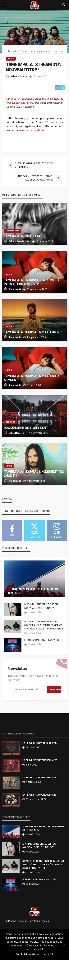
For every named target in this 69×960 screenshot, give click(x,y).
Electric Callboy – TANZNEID (41, 639)
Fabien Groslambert (19, 241)
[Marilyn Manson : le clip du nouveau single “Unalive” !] (12, 609)
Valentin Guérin (19, 76)
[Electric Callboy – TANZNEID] (12, 645)
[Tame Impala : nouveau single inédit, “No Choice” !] (34, 464)
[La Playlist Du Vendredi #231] (11, 800)
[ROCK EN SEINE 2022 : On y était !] (34, 416)
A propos (11, 921)
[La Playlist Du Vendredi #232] (11, 782)
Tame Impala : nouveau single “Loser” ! (33, 332)
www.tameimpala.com (32, 130)
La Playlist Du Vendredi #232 (39, 777)
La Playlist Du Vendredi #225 (39, 760)
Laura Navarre (16, 433)
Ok (17, 954)
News (11, 58)
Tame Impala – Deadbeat (22, 236)
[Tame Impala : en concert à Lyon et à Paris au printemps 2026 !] (34, 272)
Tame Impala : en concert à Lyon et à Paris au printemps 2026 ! (31, 282)
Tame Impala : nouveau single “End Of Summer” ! (32, 378)
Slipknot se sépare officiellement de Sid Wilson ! (32, 591)
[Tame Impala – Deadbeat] (34, 224)
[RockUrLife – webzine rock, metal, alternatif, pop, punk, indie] (35, 911)
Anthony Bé (15, 289)
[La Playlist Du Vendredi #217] (11, 748)
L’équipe (22, 921)
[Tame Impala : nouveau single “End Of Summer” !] (34, 368)
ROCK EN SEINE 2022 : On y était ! (26, 428)
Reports (11, 422)
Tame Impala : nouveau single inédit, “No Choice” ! (34, 474)
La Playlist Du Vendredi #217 (39, 743)
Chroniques (13, 230)
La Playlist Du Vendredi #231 (39, 794)
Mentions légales (39, 921)
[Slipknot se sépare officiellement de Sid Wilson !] (34, 578)
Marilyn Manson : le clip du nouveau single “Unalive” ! (41, 606)
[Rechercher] (64, 5)
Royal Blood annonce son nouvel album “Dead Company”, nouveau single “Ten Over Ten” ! (43, 625)
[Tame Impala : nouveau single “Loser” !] (34, 320)
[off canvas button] (4, 5)
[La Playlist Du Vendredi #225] (11, 765)
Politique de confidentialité (37, 954)
